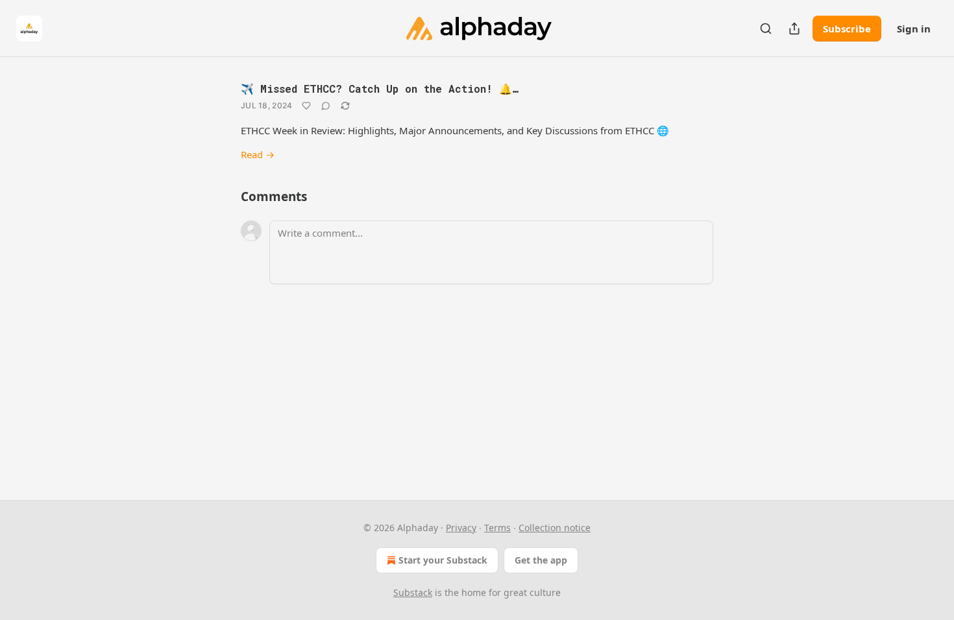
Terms (497, 527)
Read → (258, 154)
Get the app (541, 560)
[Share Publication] (794, 29)
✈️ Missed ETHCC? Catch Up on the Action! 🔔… (380, 88)
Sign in (914, 28)
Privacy (461, 527)
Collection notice (555, 527)
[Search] (766, 29)
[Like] (306, 105)
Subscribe (847, 28)
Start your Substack (442, 560)
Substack (412, 592)
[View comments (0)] (325, 105)
